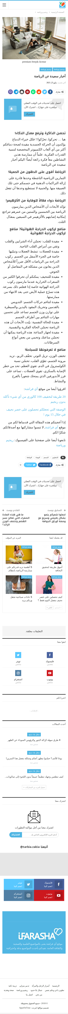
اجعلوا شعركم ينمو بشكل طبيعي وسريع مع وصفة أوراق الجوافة (52, 518)
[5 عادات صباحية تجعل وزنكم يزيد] (19, 584)
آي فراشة (31, 389)
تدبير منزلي (24, 986)
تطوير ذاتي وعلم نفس (54, 990)
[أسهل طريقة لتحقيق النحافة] (49, 554)
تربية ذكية (13, 986)
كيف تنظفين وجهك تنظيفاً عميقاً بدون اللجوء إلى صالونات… (34, 776)
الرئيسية (55, 986)
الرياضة (29, 457)
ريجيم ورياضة (59, 69)
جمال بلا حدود (34, 734)
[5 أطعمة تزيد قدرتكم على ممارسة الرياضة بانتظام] (19, 554)
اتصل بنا (29, 994)
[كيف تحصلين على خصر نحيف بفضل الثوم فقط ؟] (49, 584)
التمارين (55, 457)
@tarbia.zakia (30, 847)
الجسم (46, 457)
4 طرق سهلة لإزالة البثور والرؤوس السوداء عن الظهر (34, 740)
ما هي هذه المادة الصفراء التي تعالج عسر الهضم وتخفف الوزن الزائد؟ (16, 519)
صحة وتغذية (9, 990)
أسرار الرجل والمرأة (40, 986)
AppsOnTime (25, 1008)
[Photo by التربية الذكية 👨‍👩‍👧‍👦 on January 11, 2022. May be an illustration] (56, 864)
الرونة (38, 457)
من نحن (39, 994)
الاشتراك (29, 114)
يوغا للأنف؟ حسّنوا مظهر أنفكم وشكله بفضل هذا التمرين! (34, 758)
